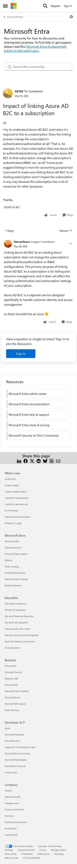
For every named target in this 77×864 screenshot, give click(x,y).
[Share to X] (32, 461)
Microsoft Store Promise (16, 579)
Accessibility (11, 828)
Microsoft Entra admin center (28, 394)
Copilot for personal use (16, 504)
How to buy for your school (17, 628)
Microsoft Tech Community (17, 753)
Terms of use (11, 853)
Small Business (12, 710)
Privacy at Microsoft (14, 809)
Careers (8, 790)
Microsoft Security (13, 672)
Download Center (13, 547)
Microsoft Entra (15, 16)
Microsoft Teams (12, 697)
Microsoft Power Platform (17, 691)
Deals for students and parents (19, 641)
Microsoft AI (10, 665)
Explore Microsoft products (17, 516)
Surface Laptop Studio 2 (16, 491)
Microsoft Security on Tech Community (34, 435)
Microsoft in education (15, 603)
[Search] (45, 6)
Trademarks (27, 853)
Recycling (58, 853)
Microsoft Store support (16, 553)
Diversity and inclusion (15, 822)
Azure (7, 728)
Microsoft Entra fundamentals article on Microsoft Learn (35, 48)
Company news (12, 803)
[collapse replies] (38, 239)
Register (55, 6)
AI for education (12, 647)
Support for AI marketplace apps (20, 747)
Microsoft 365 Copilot (15, 703)
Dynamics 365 (11, 678)
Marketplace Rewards (15, 766)
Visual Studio (11, 772)
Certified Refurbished (15, 572)
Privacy (42, 849)
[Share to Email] (58, 461)
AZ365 (19, 91)
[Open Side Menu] (5, 6)
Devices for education (15, 609)
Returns (8, 560)
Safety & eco (43, 853)
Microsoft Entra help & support (29, 415)
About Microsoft (12, 796)
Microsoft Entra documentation (29, 404)
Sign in (20, 353)
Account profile (12, 541)
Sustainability (11, 834)
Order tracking (12, 566)
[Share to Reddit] (39, 461)
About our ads (11, 857)
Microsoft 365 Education (16, 622)
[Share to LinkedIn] (19, 461)
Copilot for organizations (16, 497)
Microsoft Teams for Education (19, 616)
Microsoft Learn (12, 740)
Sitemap (9, 849)
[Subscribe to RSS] (52, 461)
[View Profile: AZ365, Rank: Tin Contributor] (8, 93)
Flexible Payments (13, 585)
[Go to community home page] (14, 6)
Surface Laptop (12, 485)
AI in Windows (11, 510)
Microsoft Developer (14, 734)
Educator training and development (21, 635)
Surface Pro (10, 478)
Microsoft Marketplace (15, 759)
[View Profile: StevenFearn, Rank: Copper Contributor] (8, 244)
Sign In (68, 6)
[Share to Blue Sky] (45, 461)
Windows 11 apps (13, 523)
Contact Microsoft (26, 849)
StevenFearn (22, 242)
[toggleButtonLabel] (71, 17)
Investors (9, 815)
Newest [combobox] (65, 231)
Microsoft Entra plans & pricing (29, 425)
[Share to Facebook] (25, 461)
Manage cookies (58, 849)
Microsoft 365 (11, 684)
